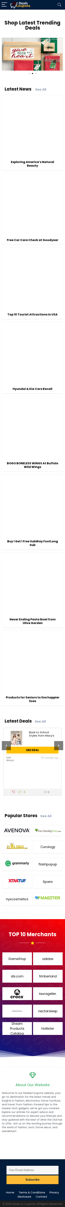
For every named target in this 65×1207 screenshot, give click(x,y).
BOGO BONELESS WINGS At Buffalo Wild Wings (32, 465)
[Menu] (4, 5)
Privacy (54, 1192)
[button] (6, 54)
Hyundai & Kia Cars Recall (32, 389)
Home (10, 1192)
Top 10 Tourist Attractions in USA (32, 314)
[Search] (59, 5)
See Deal (32, 750)
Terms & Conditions (32, 1192)
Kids (8, 757)
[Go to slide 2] (32, 73)
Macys (10, 760)
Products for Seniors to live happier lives (32, 699)
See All (40, 89)
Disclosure (24, 1196)
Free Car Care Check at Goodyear (32, 240)
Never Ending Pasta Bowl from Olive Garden (33, 621)
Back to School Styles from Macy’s (41, 733)
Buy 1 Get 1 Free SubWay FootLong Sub (32, 543)
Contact (41, 1196)
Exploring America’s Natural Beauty (32, 164)
